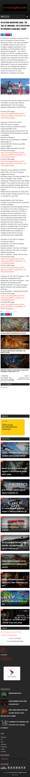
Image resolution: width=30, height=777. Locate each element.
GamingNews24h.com (7, 659)
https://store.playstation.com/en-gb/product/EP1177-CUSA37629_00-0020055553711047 (14, 269)
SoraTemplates (13, 772)
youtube (3, 751)
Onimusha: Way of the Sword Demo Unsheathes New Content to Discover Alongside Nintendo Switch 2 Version (14, 471)
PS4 (2, 742)
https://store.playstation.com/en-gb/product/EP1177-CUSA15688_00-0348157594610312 (13, 306)
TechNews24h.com (6, 658)
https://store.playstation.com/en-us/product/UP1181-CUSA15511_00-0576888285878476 (13, 298)
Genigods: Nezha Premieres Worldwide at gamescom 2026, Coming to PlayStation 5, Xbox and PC (15, 583)
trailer (2, 749)
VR (15, 311)
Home (2, 648)
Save (8, 34)
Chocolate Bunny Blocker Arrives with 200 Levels (13, 333)
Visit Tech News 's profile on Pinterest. (11, 632)
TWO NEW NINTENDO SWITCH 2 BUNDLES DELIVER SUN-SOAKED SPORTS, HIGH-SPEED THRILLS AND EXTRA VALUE (14, 527)
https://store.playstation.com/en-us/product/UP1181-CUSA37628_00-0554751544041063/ (13, 116)
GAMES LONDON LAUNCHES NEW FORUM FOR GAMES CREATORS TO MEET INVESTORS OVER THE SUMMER (14, 713)
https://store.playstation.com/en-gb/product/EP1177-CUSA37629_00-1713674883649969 (14, 163)
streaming (4, 746)
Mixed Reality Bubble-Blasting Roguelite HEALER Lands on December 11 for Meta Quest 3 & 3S (14, 370)
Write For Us (4, 652)
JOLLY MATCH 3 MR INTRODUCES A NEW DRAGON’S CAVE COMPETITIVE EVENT (13, 351)
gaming (12, 311)
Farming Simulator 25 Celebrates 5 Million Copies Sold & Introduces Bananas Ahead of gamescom (14, 564)
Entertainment (5, 311)
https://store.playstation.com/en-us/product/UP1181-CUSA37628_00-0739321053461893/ (13, 261)
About (2, 650)
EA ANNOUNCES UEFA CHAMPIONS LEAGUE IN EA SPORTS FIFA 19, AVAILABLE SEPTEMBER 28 (15, 725)
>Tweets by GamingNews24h (9, 635)
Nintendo (3, 737)
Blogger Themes (22, 772)
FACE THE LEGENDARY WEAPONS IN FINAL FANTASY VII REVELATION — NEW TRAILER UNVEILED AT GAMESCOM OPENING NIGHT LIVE (15, 545)
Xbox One (3, 744)
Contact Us (4, 649)
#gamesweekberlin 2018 (15, 693)
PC (2, 739)
